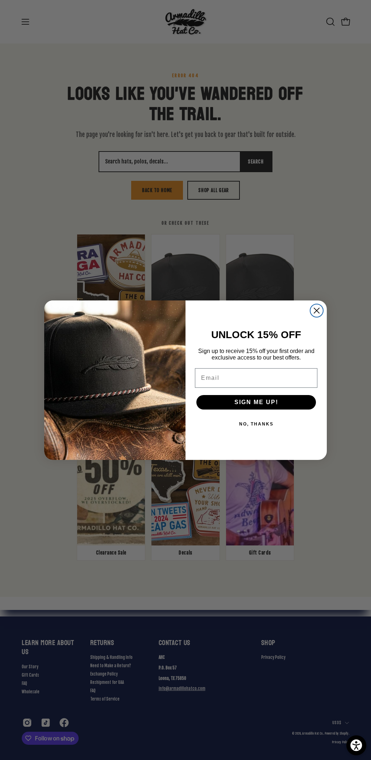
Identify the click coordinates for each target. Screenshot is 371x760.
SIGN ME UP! (256, 402)
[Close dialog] (316, 310)
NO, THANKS (256, 424)
